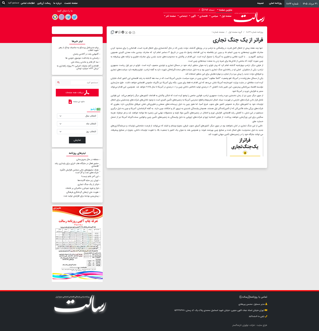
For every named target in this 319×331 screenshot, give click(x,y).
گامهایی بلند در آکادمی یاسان (86, 54)
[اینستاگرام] (61, 17)
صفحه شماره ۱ (218, 32)
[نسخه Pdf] (133, 32)
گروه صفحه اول (235, 32)
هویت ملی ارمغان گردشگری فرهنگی (82, 192)
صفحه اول (226, 16)
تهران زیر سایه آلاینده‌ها (88, 180)
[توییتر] (74, 17)
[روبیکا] (55, 17)
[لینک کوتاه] (112, 32)
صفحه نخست (71, 3)
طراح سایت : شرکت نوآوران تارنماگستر (249, 325)
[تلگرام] (68, 17)
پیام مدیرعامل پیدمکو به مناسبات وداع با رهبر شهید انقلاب (79, 49)
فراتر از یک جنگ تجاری (88, 184)
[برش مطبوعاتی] (126, 32)
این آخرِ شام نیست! (90, 176)
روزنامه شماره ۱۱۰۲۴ (254, 32)
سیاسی (214, 16)
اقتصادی (203, 16)
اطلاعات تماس (28, 3)
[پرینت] (130, 32)
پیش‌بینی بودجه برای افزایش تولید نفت (81, 196)
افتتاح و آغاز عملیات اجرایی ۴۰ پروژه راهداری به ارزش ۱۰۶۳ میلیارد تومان (78, 67)
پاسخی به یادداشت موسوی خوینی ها (82, 58)
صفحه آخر (171, 16)
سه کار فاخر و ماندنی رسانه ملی (85, 62)
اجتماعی (183, 16)
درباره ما (57, 3)
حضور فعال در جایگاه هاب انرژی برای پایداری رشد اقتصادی (77, 165)
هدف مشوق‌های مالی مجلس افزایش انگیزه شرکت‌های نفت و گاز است (79, 171)
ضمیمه (260, 3)
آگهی (193, 16)
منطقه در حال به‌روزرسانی (87, 159)
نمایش (77, 140)
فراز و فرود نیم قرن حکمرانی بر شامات (82, 188)
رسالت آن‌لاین (44, 3)
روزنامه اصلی (275, 3)
